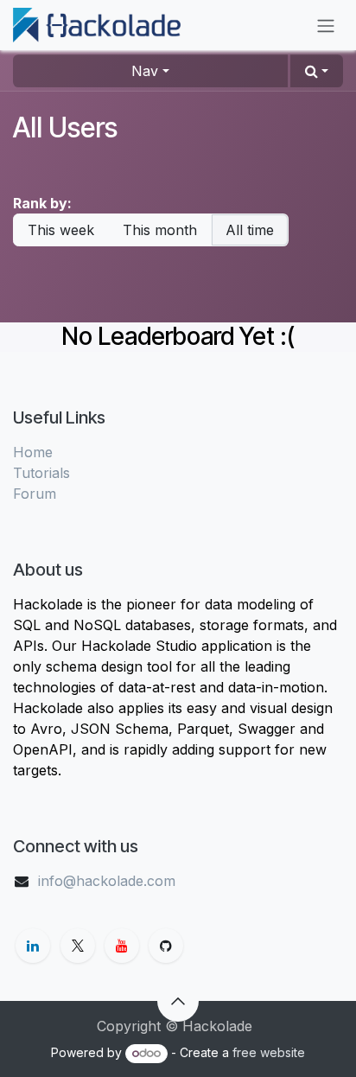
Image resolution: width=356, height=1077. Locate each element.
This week (61, 230)
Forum (34, 493)
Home (33, 452)
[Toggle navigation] (325, 25)
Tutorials (41, 472)
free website (268, 1052)
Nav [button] (144, 71)
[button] (316, 70)
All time (250, 230)
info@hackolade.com (106, 880)
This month (160, 230)
